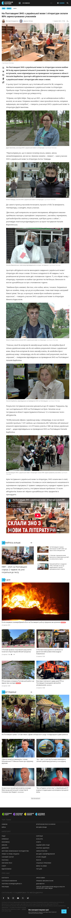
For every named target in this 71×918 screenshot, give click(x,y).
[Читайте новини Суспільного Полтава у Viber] (23, 898)
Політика (5, 860)
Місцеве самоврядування (45, 854)
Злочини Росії (7, 863)
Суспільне (25, 907)
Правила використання (44, 881)
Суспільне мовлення (9, 881)
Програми (5, 887)
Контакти (5, 878)
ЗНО (4, 8)
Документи (40, 883)
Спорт (4, 866)
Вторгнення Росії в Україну (46, 824)
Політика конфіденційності (12, 883)
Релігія (38, 860)
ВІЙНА (4, 827)
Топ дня (39, 869)
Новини (4, 824)
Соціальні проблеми (43, 863)
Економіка (6, 842)
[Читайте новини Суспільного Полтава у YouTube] (18, 898)
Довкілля (5, 848)
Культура (39, 839)
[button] (3, 67)
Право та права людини (10, 854)
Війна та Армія (41, 866)
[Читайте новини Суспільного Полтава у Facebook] (3, 898)
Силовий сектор (8, 857)
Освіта (15, 8)
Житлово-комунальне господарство (15, 851)
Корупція (39, 836)
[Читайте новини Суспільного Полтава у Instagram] (13, 898)
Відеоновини (6, 869)
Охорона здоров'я (42, 848)
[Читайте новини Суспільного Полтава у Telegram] (27, 898)
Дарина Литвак (28, 21)
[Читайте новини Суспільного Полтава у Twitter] (8, 898)
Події (3, 836)
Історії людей (41, 857)
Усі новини (26, 3)
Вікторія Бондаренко (12, 21)
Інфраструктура (41, 851)
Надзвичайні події (43, 845)
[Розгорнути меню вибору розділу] (20, 3)
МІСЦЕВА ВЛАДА (41, 827)
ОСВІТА (9, 8)
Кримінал (5, 839)
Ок (64, 911)
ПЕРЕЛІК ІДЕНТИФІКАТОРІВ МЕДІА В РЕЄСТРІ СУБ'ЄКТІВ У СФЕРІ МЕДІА (50, 887)
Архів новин (40, 878)
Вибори (4, 845)
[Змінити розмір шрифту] (67, 21)
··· (51, 3)
